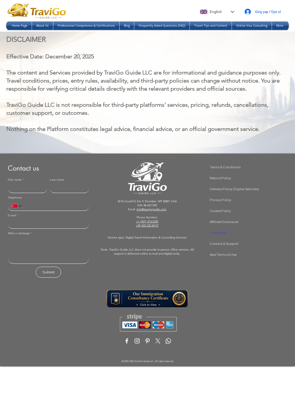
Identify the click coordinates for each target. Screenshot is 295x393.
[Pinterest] (147, 340)
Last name (57, 180)
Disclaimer (218, 233)
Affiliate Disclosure (224, 222)
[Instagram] (137, 340)
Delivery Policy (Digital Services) (234, 189)
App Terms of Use (223, 255)
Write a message (20, 233)
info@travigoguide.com (152, 209)
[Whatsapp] (168, 340)
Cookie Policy (220, 211)
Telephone (15, 197)
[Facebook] (126, 340)
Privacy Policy (220, 200)
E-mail (13, 215)
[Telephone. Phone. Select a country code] (16, 206)
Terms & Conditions (225, 167)
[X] (157, 340)
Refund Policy (220, 178)
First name (16, 180)
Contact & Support (224, 244)
